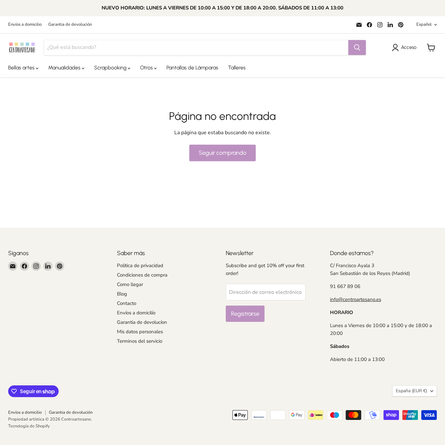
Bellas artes (22, 68)
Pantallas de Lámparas (192, 68)
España (411, 391)
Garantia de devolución (70, 24)
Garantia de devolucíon (142, 322)
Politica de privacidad (140, 265)
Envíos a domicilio (25, 24)
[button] (405, 47)
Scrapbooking (111, 68)
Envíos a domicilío (136, 312)
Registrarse (245, 313)
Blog (122, 294)
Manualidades (65, 68)
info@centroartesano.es (355, 299)
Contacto (126, 303)
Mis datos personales (140, 331)
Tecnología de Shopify (29, 426)
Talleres (237, 68)
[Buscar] (357, 47)
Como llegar (130, 284)
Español (424, 24)
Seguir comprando (222, 152)
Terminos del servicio (139, 341)
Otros (147, 68)
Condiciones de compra (142, 275)
